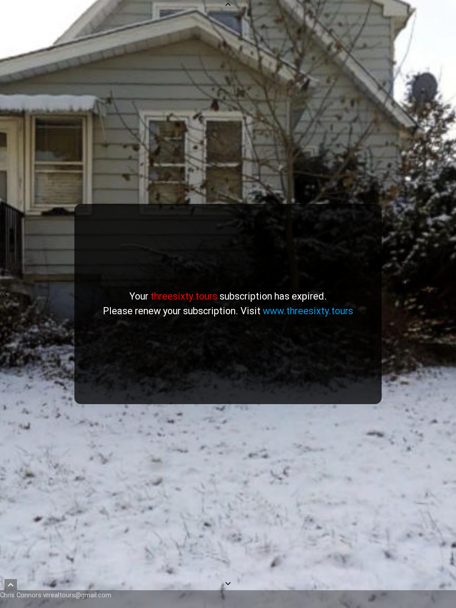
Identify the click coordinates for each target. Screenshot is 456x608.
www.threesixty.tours (308, 311)
